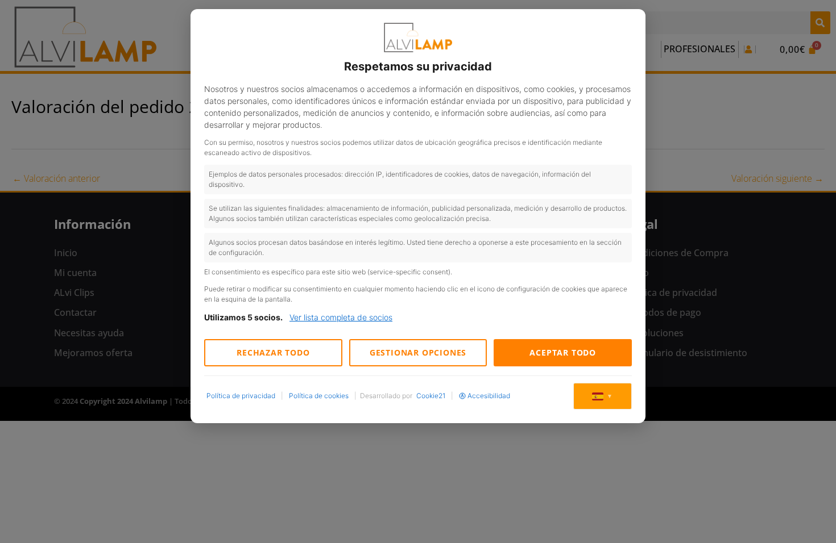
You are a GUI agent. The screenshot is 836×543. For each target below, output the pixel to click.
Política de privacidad (240, 395)
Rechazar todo (273, 352)
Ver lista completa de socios (340, 317)
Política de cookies (319, 395)
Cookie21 (430, 395)
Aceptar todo (562, 352)
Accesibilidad (488, 395)
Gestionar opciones (418, 352)
